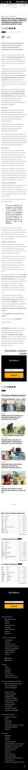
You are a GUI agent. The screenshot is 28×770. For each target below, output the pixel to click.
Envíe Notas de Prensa (11, 646)
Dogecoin (6, 530)
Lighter (6, 558)
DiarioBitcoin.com (23, 534)
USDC (3, 521)
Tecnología (8, 673)
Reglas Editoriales (10, 650)
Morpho (8, 574)
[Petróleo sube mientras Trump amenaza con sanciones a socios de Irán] (13, 478)
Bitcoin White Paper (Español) (13, 758)
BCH (2, 542)
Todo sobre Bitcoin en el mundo (14, 725)
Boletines (7, 729)
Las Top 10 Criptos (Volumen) (14, 513)
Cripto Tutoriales (10, 629)
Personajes (8, 723)
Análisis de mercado (11, 717)
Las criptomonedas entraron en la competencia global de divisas (13, 308)
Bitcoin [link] (7, 285)
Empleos (7, 654)
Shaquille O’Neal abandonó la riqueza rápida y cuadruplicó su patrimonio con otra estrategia (11, 441)
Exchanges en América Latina (13, 746)
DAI (2, 581)
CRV (2, 547)
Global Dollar (9, 579)
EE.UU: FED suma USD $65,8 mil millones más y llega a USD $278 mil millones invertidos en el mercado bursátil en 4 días (14, 21)
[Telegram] (13, 28)
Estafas (7, 623)
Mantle (8, 567)
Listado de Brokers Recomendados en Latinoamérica (15, 743)
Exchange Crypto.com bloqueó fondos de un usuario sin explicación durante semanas (11, 465)
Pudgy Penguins (7, 552)
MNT (2, 567)
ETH (2, 519)
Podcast (8, 633)
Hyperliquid (6, 532)
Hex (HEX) (9, 706)
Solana (6, 525)
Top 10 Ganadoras (11, 686)
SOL (2, 525)
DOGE (24, 4)
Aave (6, 549)
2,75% (18, 4)
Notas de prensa (10, 675)
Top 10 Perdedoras (11, 688)
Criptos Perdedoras (10, 564)
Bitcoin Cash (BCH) (12, 700)
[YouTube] (10, 28)
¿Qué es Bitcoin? (10, 754)
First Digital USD (9, 576)
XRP (2, 523)
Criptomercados (11, 619)
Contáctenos (9, 640)
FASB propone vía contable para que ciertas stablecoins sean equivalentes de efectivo (12, 417)
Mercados (8, 669)
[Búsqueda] (5, 2)
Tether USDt (7, 516)
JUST (8, 570)
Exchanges (3, 462)
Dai (7, 581)
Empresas (3, 413)
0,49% (5, 4)
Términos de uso (10, 760)
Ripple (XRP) (10, 696)
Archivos (7, 740)
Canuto (9, 37)
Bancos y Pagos (4, 16)
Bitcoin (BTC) (10, 692)
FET (2, 556)
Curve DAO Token (8, 547)
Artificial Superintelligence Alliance (10, 556)
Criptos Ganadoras (10, 539)
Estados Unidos (12, 16)
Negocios (7, 671)
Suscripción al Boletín (11, 727)
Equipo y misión (9, 652)
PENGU (3, 552)
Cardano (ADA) (10, 704)
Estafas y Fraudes (10, 750)
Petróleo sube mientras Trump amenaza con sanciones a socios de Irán (13, 490)
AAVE (3, 549)
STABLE (3, 554)
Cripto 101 (8, 752)
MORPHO (3, 574)
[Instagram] (8, 28)
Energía (3, 486)
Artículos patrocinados (11, 677)
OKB (2, 569)
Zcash (6, 545)
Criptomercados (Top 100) (14, 683)
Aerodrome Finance (10, 572)
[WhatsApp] (4, 28)
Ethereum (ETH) (11, 694)
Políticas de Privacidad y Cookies (14, 762)
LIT (2, 558)
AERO (3, 572)
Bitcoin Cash (7, 542)
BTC (2, 518)
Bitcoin (6, 518)
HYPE (11, 4)
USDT (3, 516)
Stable (6, 554)
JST (2, 570)
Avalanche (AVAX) (11, 708)
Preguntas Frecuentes (11, 748)
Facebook (9, 658)
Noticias (7, 621)
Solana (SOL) (10, 702)
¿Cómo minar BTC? (10, 756)
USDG (3, 579)
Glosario (7, 631)
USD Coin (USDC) (11, 698)
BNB (2, 528)
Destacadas (8, 721)
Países (7, 667)
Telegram (9, 660)
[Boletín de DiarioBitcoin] (15, 28)
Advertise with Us (10, 644)
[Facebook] (6, 28)
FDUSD (3, 576)
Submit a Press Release (12, 648)
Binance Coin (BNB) (12, 710)
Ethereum (6, 519)
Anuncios (7, 642)
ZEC (2, 545)
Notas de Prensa (10, 625)
